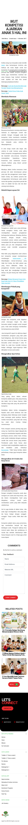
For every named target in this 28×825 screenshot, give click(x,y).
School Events (5, 791)
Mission (3, 743)
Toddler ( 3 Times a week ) (8, 758)
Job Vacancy (4, 803)
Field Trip (3, 794)
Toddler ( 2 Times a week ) (8, 755)
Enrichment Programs (7, 788)
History (3, 737)
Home (2, 71)
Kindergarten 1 (5, 767)
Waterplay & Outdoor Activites (9, 782)
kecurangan (5, 450)
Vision (3, 740)
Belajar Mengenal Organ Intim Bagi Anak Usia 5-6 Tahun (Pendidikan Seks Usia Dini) (13, 281)
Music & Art (4, 785)
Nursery (3, 764)
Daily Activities (5, 779)
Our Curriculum (5, 746)
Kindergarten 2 (5, 770)
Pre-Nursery (4, 761)
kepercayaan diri (19, 258)
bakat (3, 65)
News (6, 71)
